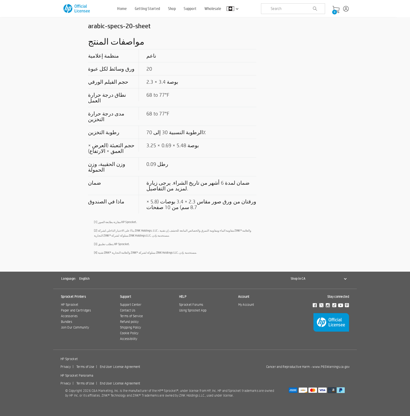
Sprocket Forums (191, 304)
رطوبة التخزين (103, 132)
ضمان (94, 183)
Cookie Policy (129, 333)
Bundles (66, 322)
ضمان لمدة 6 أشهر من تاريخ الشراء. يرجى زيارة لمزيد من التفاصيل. (198, 185)
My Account (246, 304)
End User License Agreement (120, 367)
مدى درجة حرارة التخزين (106, 116)
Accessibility (128, 339)
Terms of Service (131, 316)
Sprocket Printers (73, 296)
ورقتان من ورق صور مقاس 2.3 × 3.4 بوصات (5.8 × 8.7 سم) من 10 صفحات (201, 204)
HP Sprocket (69, 304)
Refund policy (129, 322)
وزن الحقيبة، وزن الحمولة (106, 167)
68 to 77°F (157, 94)
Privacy (66, 367)
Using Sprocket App (192, 310)
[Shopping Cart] (336, 10)
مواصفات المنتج (116, 41)
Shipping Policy (130, 327)
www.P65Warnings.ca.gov (330, 367)
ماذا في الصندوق (106, 201)
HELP (182, 296)
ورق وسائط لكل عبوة (111, 69)
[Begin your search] (315, 9)
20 (149, 68)
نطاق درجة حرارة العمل (107, 97)
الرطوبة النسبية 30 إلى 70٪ (176, 132)
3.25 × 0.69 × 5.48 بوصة (172, 145)
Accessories (69, 316)
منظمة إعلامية (103, 56)
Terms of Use (85, 367)
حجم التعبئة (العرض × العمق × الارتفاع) (111, 148)
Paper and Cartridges (76, 310)
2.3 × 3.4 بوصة (162, 81)
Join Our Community (75, 327)
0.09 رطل (157, 164)
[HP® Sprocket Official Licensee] (77, 8)
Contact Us (127, 310)
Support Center (130, 304)
